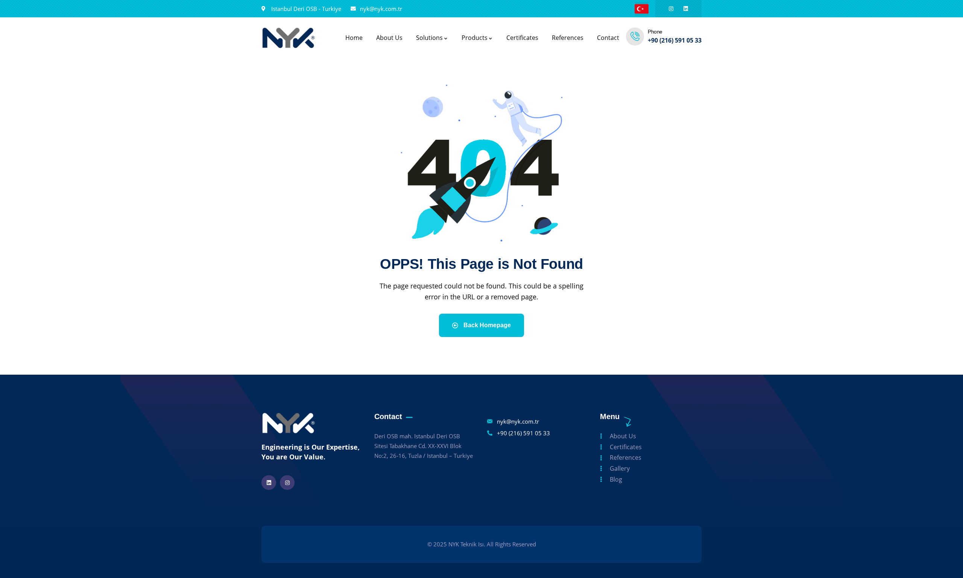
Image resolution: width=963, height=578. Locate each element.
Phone (655, 32)
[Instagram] (671, 8)
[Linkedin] (685, 8)
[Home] (288, 38)
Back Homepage (486, 325)
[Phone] (635, 36)
